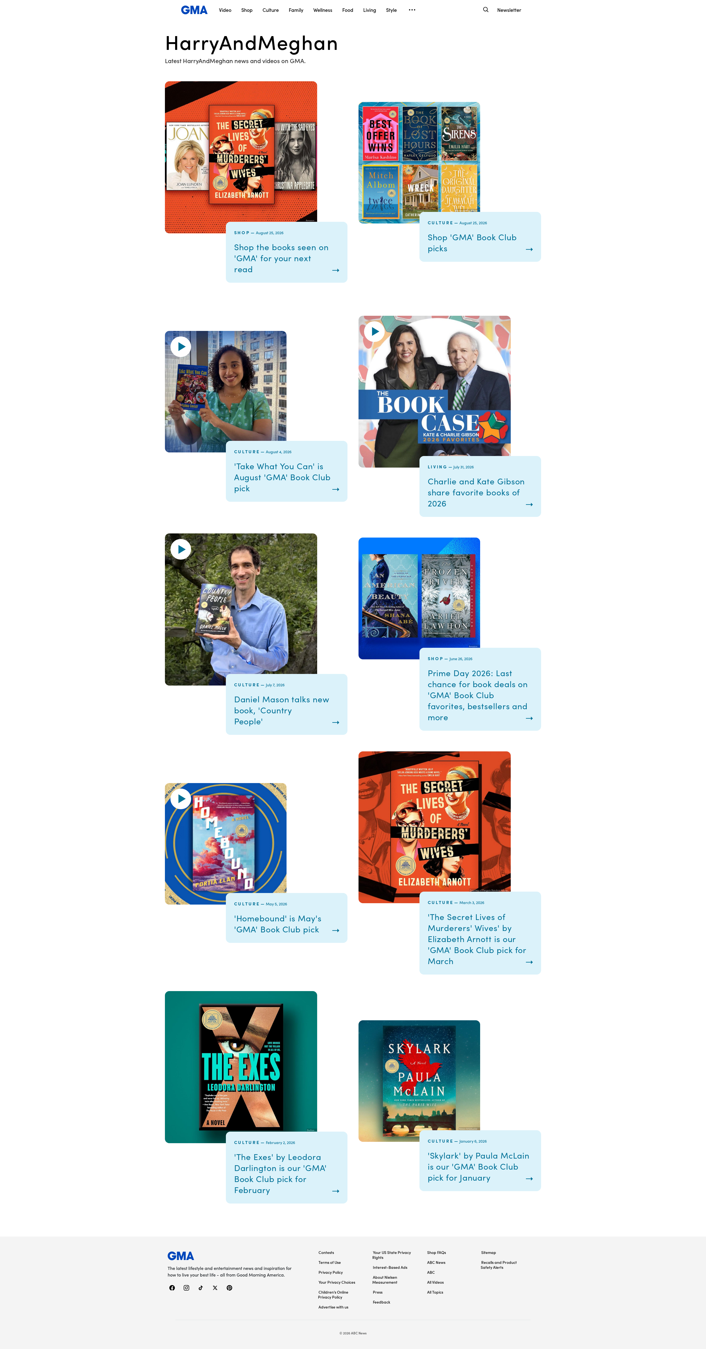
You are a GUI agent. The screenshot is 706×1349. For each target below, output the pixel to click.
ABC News (436, 1262)
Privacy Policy (331, 1272)
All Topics (435, 1292)
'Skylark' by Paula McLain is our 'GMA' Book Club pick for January (479, 1166)
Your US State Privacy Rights (391, 1255)
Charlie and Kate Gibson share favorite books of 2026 (476, 492)
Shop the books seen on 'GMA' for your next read (281, 257)
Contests (326, 1252)
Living (438, 466)
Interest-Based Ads (390, 1267)
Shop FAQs (436, 1252)
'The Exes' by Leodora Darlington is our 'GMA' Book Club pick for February (280, 1173)
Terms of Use (330, 1262)
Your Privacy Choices (337, 1282)
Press (378, 1292)
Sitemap (488, 1252)
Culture (441, 222)
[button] (180, 346)
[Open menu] (412, 10)
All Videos (435, 1282)
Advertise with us (333, 1307)
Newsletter (509, 9)
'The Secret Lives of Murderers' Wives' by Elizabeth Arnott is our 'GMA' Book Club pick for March (477, 938)
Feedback (381, 1302)
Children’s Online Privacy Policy (333, 1294)
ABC (431, 1272)
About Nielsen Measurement (384, 1279)
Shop (242, 232)
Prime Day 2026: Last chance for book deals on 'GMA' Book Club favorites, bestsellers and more (478, 694)
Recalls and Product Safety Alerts (499, 1264)
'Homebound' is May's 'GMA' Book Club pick (278, 924)
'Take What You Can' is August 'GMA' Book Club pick (282, 476)
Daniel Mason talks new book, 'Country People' (281, 710)
